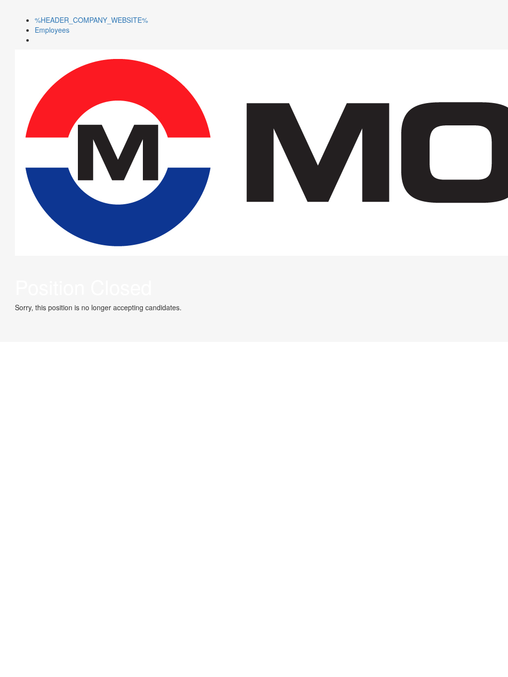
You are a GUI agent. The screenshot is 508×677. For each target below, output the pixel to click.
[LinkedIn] (37, 40)
